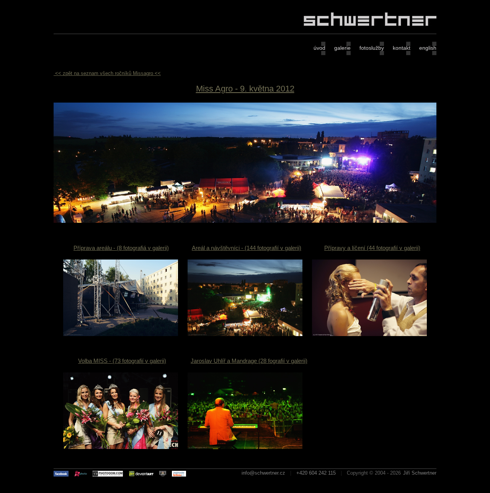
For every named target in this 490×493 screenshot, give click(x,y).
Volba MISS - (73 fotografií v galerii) (122, 361)
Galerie (342, 48)
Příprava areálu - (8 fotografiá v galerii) (121, 248)
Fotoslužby (371, 48)
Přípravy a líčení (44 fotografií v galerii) (372, 248)
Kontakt (401, 48)
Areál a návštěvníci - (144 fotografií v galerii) (246, 248)
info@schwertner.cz (263, 473)
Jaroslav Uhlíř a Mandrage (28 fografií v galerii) (249, 361)
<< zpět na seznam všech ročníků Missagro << (108, 73)
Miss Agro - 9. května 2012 (245, 88)
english (427, 48)
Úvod (319, 48)
